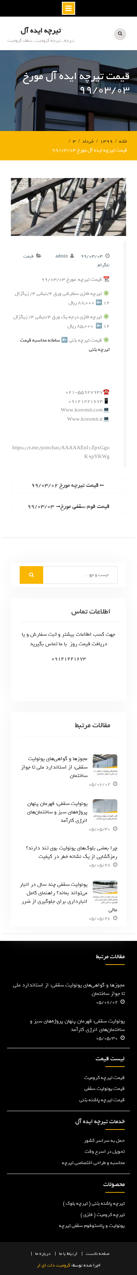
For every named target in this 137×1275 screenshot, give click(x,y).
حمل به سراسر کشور (104, 1141)
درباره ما (43, 1254)
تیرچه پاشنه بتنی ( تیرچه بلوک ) (94, 1203)
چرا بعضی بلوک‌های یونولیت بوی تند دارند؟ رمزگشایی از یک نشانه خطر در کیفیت (71, 852)
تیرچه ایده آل (41, 30)
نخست (92, 1254)
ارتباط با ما (68, 1254)
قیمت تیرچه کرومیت (104, 1078)
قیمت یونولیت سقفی (104, 1089)
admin (62, 256)
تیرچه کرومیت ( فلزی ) (102, 1215)
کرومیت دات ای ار (53, 1265)
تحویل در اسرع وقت (105, 1152)
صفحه (104, 1254)
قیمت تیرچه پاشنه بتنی (102, 1100)
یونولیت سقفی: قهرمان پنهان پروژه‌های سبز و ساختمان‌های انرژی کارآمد (57, 812)
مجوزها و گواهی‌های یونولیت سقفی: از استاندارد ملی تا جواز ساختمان (54, 767)
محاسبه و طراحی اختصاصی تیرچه (93, 1163)
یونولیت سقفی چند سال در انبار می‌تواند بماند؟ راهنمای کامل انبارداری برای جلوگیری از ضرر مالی (68, 897)
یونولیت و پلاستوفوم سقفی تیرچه (92, 1226)
